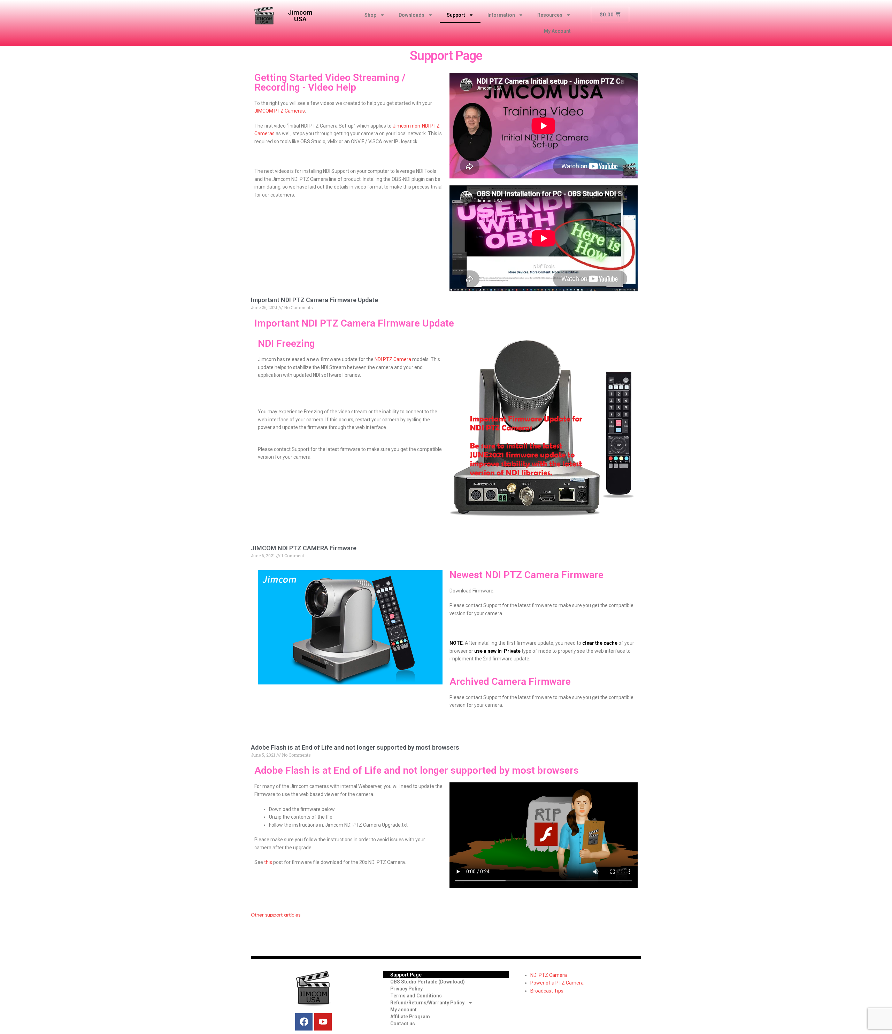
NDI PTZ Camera (393, 359)
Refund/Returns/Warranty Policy (427, 1002)
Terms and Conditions (416, 995)
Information (501, 15)
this (268, 862)
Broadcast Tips (546, 991)
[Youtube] (323, 1022)
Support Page (406, 975)
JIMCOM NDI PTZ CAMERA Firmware (303, 548)
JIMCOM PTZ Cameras (279, 111)
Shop (370, 15)
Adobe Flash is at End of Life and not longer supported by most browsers (355, 747)
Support (456, 15)
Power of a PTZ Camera (557, 983)
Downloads (411, 15)
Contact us (402, 1023)
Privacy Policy (406, 988)
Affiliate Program (410, 1016)
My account (403, 1009)
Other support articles (275, 915)
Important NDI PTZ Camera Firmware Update (314, 300)
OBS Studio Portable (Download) (427, 982)
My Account (557, 31)
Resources (549, 15)
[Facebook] (304, 1022)
